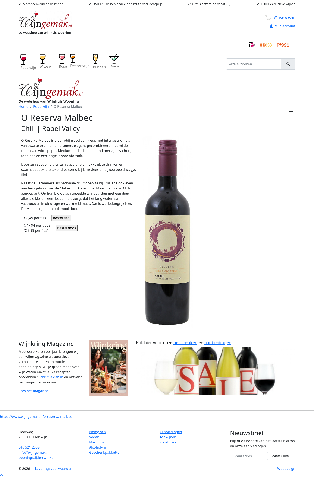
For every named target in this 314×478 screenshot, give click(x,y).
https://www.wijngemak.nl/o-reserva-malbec (36, 416)
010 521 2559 (29, 447)
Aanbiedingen (171, 432)
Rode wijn (41, 106)
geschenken (185, 342)
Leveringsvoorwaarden (53, 468)
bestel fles (61, 218)
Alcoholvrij (97, 447)
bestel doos (66, 228)
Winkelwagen (284, 17)
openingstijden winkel (36, 457)
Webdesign (286, 468)
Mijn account (284, 26)
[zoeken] (288, 64)
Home (23, 106)
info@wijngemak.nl (34, 452)
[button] (115, 64)
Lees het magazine (34, 390)
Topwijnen (168, 437)
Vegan (94, 437)
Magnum (96, 442)
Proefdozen (169, 442)
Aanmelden (280, 456)
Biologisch (97, 432)
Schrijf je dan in (50, 377)
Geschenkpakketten (105, 452)
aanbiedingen (217, 342)
